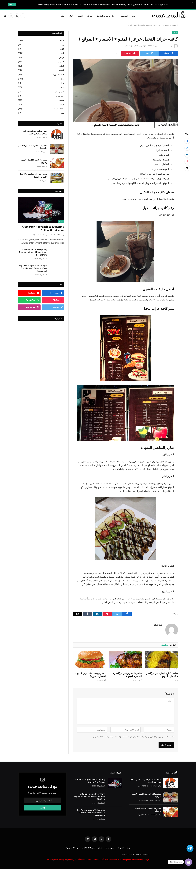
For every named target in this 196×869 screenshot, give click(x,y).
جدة (62, 87)
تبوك (62, 79)
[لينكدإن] (187, 154)
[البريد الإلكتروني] (187, 168)
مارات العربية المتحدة (105, 16)
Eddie (56, 235)
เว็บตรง (105, 860)
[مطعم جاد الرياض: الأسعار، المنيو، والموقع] (57, 163)
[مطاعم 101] (168, 16)
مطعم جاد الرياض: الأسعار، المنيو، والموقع (34, 161)
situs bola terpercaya (140, 860)
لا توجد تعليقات (139, 46)
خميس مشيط (59, 92)
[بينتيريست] (187, 161)
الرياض (61, 57)
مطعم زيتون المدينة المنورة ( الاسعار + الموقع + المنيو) (33, 175)
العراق (90, 16)
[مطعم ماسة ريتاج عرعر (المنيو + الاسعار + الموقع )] (125, 660)
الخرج (62, 53)
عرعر (175, 32)
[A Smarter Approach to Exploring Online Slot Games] (41, 210)
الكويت (80, 16)
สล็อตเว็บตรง (82, 860)
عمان (71, 16)
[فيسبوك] (187, 141)
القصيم (61, 70)
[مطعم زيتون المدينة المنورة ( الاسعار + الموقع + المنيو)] (57, 178)
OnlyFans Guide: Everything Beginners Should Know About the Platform (33, 252)
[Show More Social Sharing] (117, 53)
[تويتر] (187, 147)
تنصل (100, 848)
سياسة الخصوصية (72, 848)
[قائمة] (190, 16)
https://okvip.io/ (60, 860)
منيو (62, 113)
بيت (133, 16)
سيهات (61, 100)
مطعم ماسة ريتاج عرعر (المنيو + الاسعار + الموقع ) (127, 675)
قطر (62, 16)
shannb (164, 46)
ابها (63, 45)
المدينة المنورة (58, 74)
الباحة (62, 49)
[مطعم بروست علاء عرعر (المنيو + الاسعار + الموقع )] (89, 660)
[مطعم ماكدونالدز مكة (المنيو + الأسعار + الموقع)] (57, 149)
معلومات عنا (109, 848)
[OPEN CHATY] (188, 862)
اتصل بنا (121, 848)
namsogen (72, 860)
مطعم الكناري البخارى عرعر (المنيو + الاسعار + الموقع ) (162, 675)
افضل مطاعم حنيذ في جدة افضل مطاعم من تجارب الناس (34, 132)
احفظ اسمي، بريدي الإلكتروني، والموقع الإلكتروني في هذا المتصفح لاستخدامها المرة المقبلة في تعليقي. (131, 737)
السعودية (124, 16)
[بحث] (5, 16)
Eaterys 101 (137, 855)
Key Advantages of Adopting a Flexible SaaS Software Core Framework (33, 268)
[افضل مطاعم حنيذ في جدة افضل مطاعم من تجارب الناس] (57, 134)
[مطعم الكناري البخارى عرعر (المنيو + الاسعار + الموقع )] (161, 660)
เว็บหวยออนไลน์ (115, 860)
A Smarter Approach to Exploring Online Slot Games (43, 228)
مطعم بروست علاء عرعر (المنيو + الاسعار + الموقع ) (90, 675)
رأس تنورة (60, 96)
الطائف (61, 66)
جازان (62, 83)
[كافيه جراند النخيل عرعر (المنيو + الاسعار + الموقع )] (125, 93)
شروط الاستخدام (89, 848)
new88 (50, 860)
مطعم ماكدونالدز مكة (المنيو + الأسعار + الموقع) (32, 146)
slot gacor (126, 860)
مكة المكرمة (59, 109)
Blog (62, 40)
